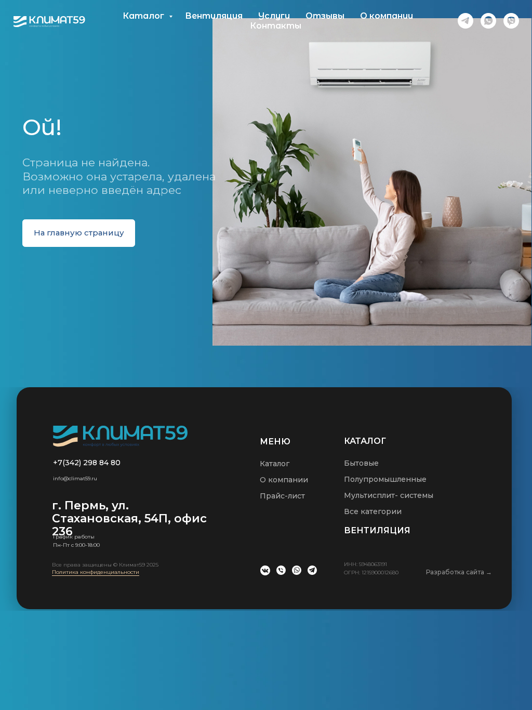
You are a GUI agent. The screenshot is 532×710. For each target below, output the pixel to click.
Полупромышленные (385, 479)
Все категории (373, 511)
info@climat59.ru (75, 478)
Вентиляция (214, 16)
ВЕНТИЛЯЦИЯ (377, 530)
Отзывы (324, 16)
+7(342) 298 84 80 (87, 462)
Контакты (275, 26)
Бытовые (361, 463)
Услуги (274, 16)
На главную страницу (79, 233)
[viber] (511, 21)
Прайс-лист (282, 496)
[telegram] (465, 21)
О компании (386, 16)
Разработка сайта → (459, 572)
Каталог (144, 16)
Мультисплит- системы (388, 495)
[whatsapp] (488, 21)
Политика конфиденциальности (95, 572)
